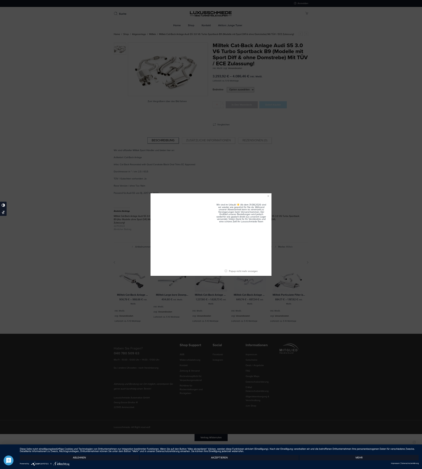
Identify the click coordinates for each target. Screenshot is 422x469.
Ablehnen (79, 457)
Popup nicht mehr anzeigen (243, 271)
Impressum (395, 463)
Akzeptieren (219, 457)
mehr (359, 457)
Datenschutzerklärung (410, 463)
